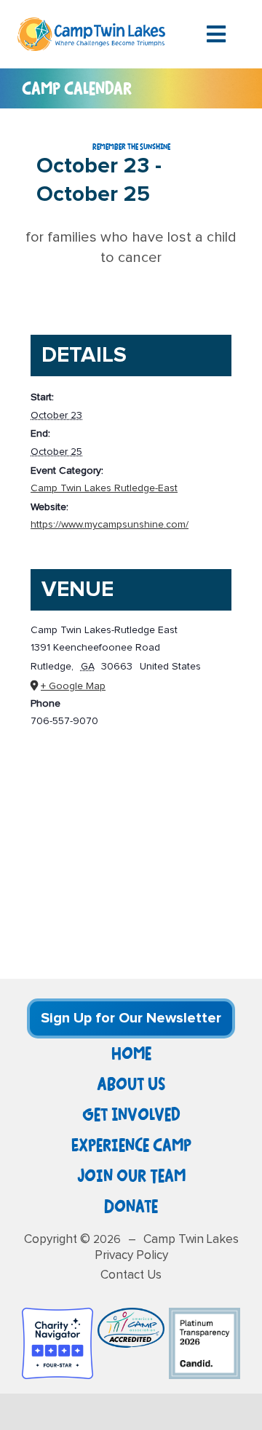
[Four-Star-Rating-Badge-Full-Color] (57, 1315)
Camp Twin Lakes (191, 1240)
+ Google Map (73, 686)
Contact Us (131, 1275)
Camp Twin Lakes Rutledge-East (104, 488)
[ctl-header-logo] (91, 24)
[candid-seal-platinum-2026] (204, 1315)
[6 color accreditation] (131, 1315)
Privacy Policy (131, 1256)
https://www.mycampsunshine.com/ (109, 525)
